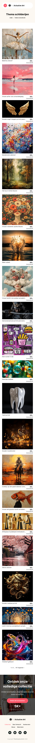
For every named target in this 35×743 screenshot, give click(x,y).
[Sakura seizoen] (17, 550)
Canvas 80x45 (29, 120)
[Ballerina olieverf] (17, 44)
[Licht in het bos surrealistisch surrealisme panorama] (17, 615)
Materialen (20, 727)
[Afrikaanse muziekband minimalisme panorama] (17, 521)
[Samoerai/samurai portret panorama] (17, 310)
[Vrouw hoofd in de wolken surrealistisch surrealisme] (17, 281)
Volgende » (20, 667)
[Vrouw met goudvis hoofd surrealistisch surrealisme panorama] (17, 499)
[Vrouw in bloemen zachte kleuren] (17, 209)
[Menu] (5, 5)
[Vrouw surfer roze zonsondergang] (17, 79)
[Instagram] (20, 732)
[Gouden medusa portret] (17, 586)
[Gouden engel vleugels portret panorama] (17, 109)
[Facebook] (9, 732)
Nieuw (13, 727)
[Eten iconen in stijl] (17, 339)
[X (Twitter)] (15, 732)
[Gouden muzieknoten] (17, 434)
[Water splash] (17, 245)
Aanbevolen (26, 724)
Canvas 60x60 (29, 61)
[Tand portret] (17, 398)
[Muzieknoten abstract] (17, 138)
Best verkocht (17, 724)
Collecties (8, 724)
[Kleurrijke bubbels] (17, 369)
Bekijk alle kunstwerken (17, 700)
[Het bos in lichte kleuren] (17, 174)
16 (16, 667)
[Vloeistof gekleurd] (17, 645)
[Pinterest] (25, 732)
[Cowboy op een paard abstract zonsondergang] (17, 469)
